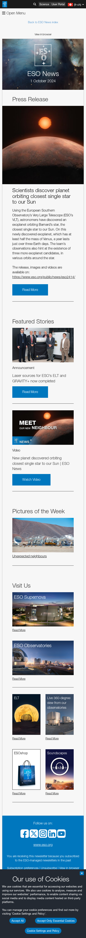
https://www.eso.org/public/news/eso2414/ (43, 277)
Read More (30, 290)
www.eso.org (43, 845)
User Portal (58, 4)
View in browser (43, 34)
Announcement (23, 368)
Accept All (17, 920)
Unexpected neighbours (29, 556)
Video (16, 450)
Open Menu (15, 13)
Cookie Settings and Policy (43, 930)
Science (44, 4)
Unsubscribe (49, 868)
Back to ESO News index (43, 22)
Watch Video (31, 480)
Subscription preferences (23, 868)
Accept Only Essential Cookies (56, 920)
